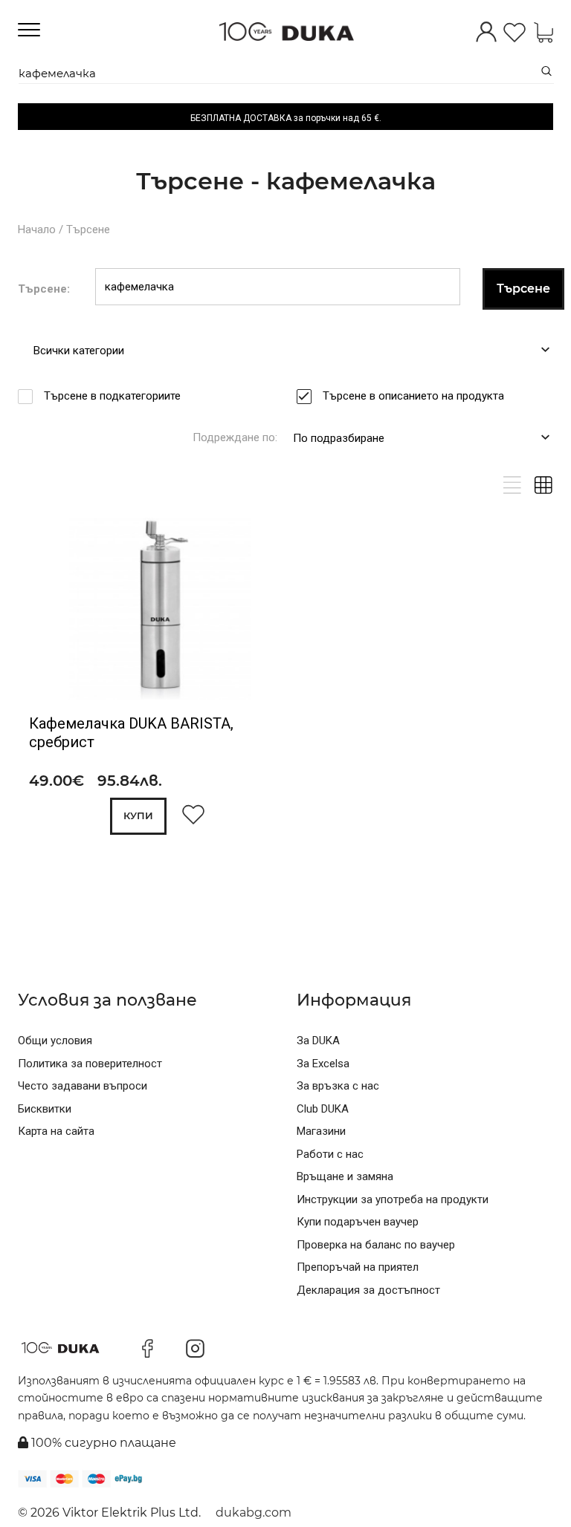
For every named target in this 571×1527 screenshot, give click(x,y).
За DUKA (318, 1040)
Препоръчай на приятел (358, 1267)
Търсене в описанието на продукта (413, 396)
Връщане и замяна (345, 1176)
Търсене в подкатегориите (112, 396)
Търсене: (44, 289)
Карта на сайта (56, 1131)
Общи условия (55, 1040)
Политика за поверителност (90, 1063)
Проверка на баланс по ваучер (376, 1244)
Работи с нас (330, 1154)
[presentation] (49, 611)
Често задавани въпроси (82, 1086)
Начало (37, 229)
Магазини (321, 1131)
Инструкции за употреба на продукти (392, 1199)
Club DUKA (323, 1109)
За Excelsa (323, 1063)
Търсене (88, 229)
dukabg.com (253, 1512)
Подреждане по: (235, 437)
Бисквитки (44, 1109)
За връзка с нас (338, 1086)
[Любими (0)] (514, 34)
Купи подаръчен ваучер (358, 1221)
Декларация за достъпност (368, 1290)
